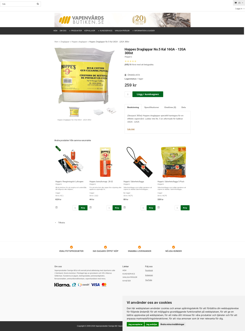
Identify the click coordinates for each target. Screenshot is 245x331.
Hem (56, 42)
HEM (55, 31)
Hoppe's (128, 57)
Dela (183, 107)
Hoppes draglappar (79, 42)
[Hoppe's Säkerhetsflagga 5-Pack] (177, 167)
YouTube (148, 280)
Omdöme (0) (170, 107)
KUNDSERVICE (106, 31)
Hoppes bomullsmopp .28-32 (101, 181)
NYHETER (126, 281)
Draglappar (65, 42)
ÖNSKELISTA (133, 75)
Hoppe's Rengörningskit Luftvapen (69, 181)
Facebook (149, 270)
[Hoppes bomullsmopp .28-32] (109, 167)
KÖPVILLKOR (89, 31)
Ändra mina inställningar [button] (172, 324)
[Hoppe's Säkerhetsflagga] (143, 167)
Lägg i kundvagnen (148, 94)
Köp (83, 208)
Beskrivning (133, 107)
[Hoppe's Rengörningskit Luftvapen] (58, 149)
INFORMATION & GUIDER (144, 31)
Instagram (149, 275)
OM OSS (63, 31)
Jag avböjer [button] (151, 324)
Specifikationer (151, 107)
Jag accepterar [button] (135, 324)
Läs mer (131, 129)
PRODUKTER (76, 31)
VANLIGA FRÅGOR (122, 31)
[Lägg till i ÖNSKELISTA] (56, 207)
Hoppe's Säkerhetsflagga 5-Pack (171, 181)
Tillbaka (60, 222)
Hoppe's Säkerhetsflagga (133, 181)
